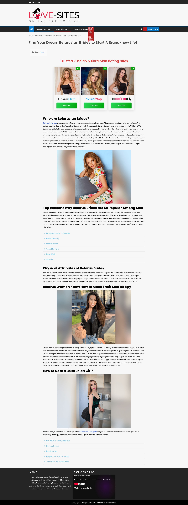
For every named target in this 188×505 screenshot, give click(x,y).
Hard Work (50, 254)
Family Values (52, 244)
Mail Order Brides (81, 29)
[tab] (94, 233)
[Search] (141, 29)
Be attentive (51, 451)
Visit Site (66, 105)
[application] (94, 487)
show (42, 52)
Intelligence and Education (58, 233)
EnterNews (101, 502)
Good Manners (52, 249)
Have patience (52, 446)
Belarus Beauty (52, 238)
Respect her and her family (57, 456)
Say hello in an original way (58, 441)
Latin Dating (61, 29)
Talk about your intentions (57, 462)
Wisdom (49, 259)
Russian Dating (43, 29)
